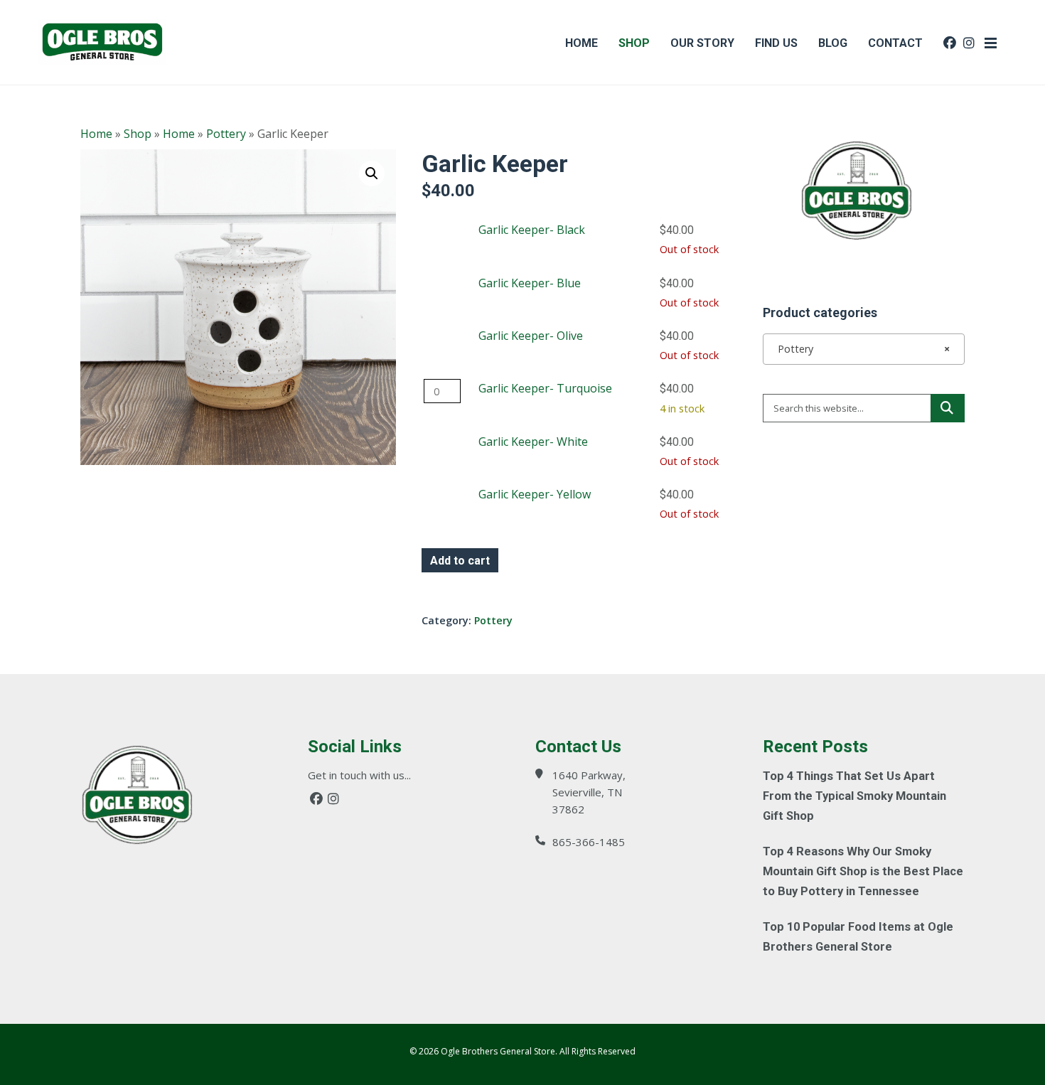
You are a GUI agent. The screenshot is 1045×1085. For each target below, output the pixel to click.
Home (96, 133)
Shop (137, 133)
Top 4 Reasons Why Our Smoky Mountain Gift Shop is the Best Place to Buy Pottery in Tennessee (863, 871)
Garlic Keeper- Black (531, 229)
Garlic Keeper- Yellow (534, 494)
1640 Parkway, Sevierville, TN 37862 (589, 792)
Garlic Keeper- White (533, 441)
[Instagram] (333, 799)
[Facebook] (316, 799)
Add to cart (460, 560)
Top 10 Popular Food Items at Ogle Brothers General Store (858, 936)
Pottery (226, 133)
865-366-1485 (588, 842)
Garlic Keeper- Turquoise (545, 388)
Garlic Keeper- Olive (530, 335)
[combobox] (864, 349)
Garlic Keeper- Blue (529, 283)
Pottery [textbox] (859, 349)
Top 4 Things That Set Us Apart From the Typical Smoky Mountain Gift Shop (854, 796)
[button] (372, 173)
